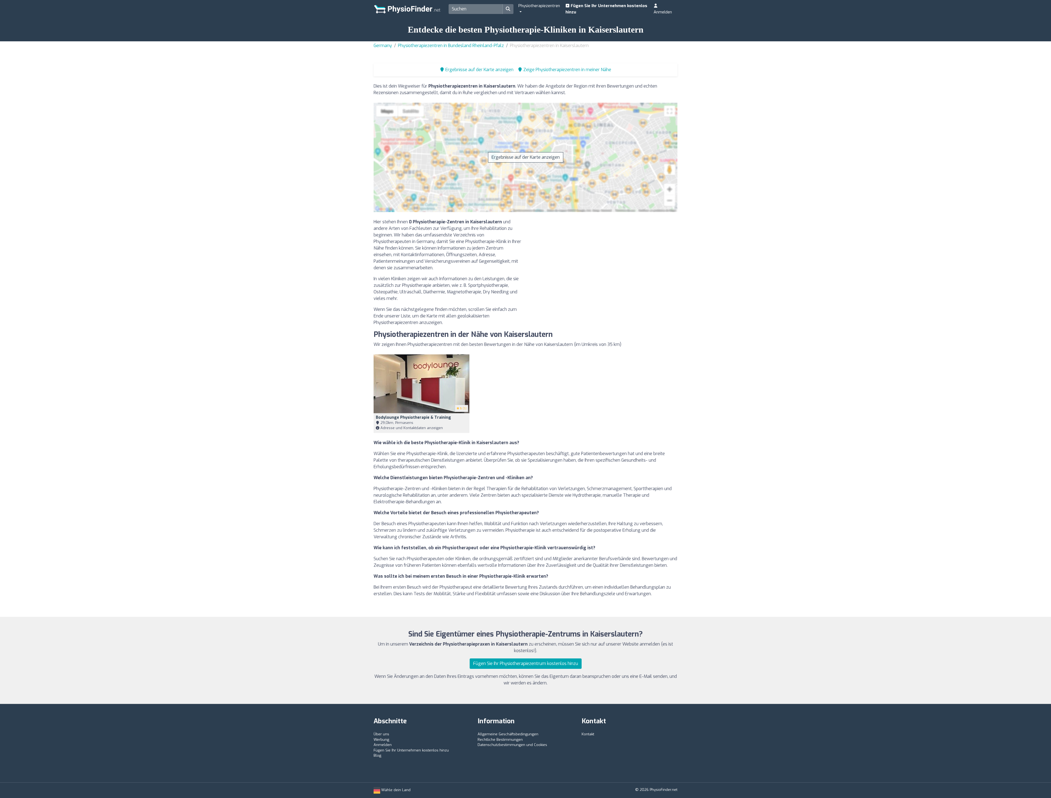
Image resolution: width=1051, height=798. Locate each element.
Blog (377, 755)
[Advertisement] (603, 257)
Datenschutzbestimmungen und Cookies (512, 744)
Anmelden (663, 12)
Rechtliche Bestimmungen (500, 739)
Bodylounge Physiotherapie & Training (413, 417)
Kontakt (588, 734)
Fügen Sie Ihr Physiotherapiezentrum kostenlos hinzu (525, 663)
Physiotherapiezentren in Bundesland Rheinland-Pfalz (451, 45)
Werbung (381, 739)
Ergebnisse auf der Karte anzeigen (526, 157)
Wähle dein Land (395, 790)
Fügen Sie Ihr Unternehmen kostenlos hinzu (606, 9)
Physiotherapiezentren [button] (539, 5)
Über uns (381, 734)
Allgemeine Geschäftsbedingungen (508, 734)
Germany (383, 45)
